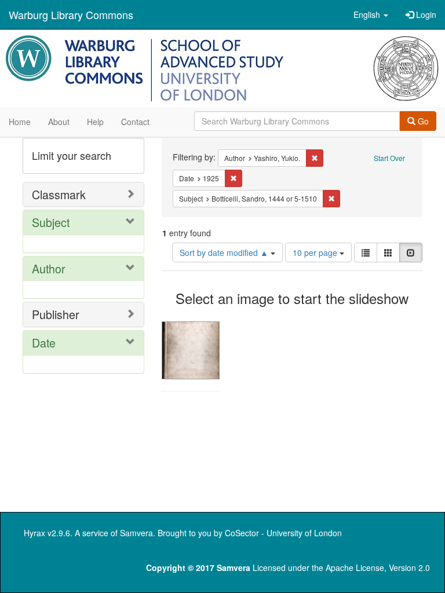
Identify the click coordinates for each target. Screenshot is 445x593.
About (59, 121)
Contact (135, 121)
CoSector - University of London (283, 533)
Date (44, 342)
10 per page (316, 252)
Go (422, 121)
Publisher (55, 314)
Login (425, 14)
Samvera (136, 533)
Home (20, 121)
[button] (371, 14)
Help (95, 121)
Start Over (389, 158)
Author (48, 268)
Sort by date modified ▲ (225, 252)
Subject (51, 222)
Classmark (59, 194)
